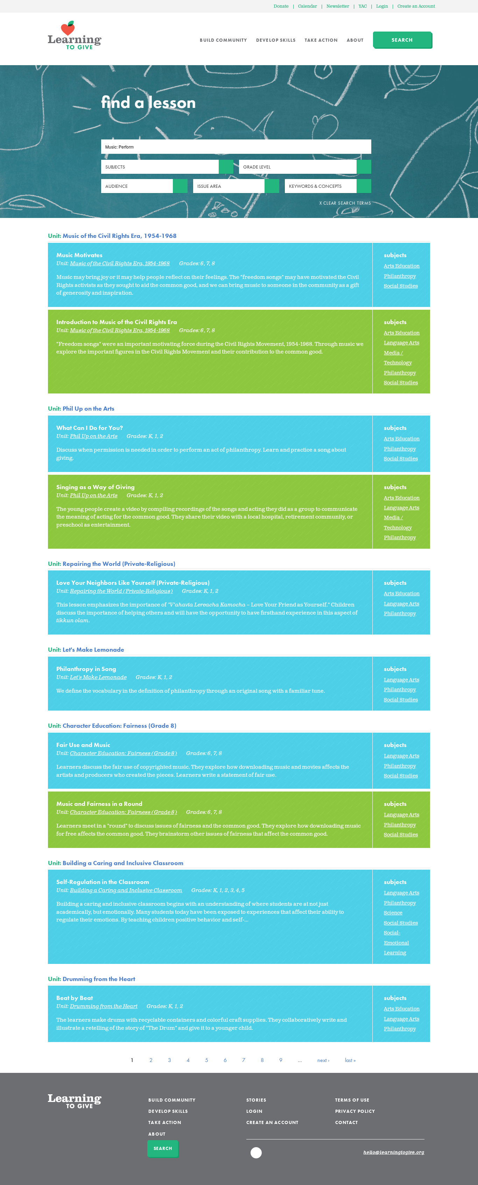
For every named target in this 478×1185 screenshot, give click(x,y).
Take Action (321, 40)
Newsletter (337, 6)
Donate (281, 6)
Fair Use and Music (83, 745)
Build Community (223, 40)
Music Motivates (79, 255)
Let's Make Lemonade (93, 649)
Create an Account (416, 6)
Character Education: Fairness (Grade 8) (119, 725)
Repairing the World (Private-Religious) (119, 564)
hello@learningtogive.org (394, 1153)
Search (402, 39)
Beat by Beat (74, 998)
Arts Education (402, 266)
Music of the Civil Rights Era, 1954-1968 (120, 236)
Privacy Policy (355, 1111)
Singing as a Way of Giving (95, 487)
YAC (363, 6)
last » (350, 1060)
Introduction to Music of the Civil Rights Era (116, 322)
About (355, 40)
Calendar (307, 6)
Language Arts (401, 343)
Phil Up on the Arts (88, 408)
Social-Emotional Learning (396, 943)
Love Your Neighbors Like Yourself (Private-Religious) (133, 582)
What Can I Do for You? (89, 428)
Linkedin (256, 1156)
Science (393, 913)
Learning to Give (74, 35)
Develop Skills (276, 40)
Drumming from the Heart (99, 979)
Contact (346, 1122)
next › (323, 1060)
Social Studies (401, 286)
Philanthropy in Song (86, 669)
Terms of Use (352, 1100)
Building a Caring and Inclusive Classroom (123, 863)
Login (382, 6)
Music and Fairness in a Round (99, 804)
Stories (256, 1100)
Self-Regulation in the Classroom (102, 882)
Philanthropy (400, 276)
